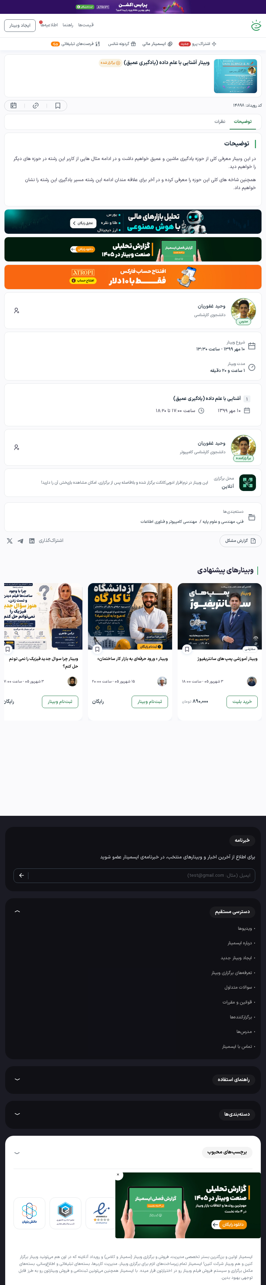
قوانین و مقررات (238, 1002)
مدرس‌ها (245, 1031)
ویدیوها (245, 928)
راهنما (68, 25)
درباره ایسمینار (240, 943)
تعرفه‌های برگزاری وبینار (232, 973)
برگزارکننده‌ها (241, 1017)
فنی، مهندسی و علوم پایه (222, 522)
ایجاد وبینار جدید (237, 958)
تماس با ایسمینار (237, 1046)
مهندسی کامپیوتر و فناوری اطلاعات (169, 522)
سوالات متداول (238, 987)
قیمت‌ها (86, 25)
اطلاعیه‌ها (49, 25)
